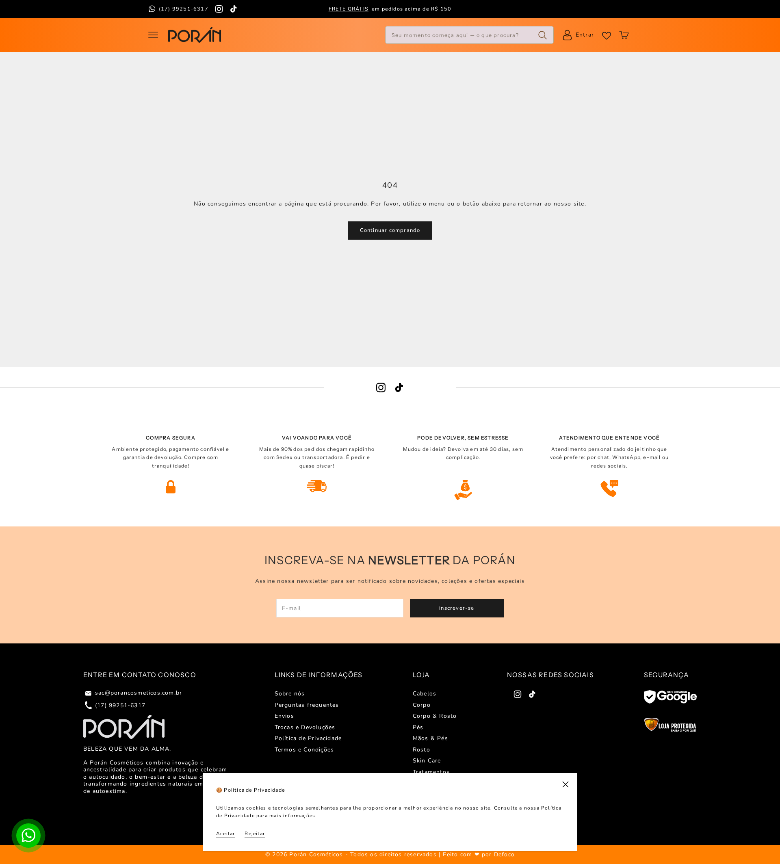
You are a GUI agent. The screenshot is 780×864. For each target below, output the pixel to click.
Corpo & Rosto (435, 716)
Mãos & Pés (430, 738)
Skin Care (427, 760)
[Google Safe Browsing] (670, 697)
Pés (418, 727)
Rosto (421, 750)
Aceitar (225, 833)
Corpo (422, 705)
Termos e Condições (304, 750)
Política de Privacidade (308, 738)
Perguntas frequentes (307, 705)
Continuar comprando (390, 230)
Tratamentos (431, 772)
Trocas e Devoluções (305, 727)
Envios (284, 716)
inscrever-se (456, 608)
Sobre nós (290, 693)
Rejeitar (255, 833)
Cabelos (424, 693)
